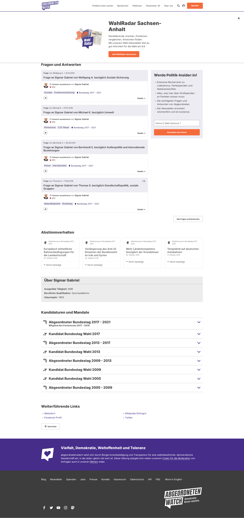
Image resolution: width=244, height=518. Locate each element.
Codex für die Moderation (176, 458)
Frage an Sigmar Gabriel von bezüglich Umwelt (78, 112)
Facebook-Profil (53, 417)
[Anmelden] (183, 5)
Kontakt (105, 479)
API (150, 479)
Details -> (141, 98)
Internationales (59, 165)
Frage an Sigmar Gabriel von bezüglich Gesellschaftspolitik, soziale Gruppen (90, 187)
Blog (43, 479)
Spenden (71, 479)
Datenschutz (137, 479)
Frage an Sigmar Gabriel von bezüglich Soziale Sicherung (86, 77)
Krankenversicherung (64, 92)
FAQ (158, 479)
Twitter (129, 417)
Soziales (48, 92)
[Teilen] (45, 98)
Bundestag (67, 203)
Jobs (83, 479)
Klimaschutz (50, 127)
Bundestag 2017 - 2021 (90, 92)
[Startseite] (50, 5)
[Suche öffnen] (178, 5)
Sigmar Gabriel (82, 84)
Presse (93, 479)
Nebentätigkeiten (52, 203)
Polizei (47, 165)
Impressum (120, 479)
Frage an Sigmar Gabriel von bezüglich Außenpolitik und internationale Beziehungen (94, 149)
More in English (173, 479)
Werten (94, 461)
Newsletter (56, 479)
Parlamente (151, 5)
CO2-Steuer (63, 127)
